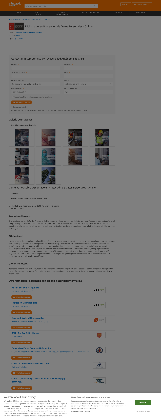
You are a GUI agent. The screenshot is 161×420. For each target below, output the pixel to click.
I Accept (143, 402)
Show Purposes (142, 411)
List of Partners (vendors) (80, 411)
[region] (80, 406)
